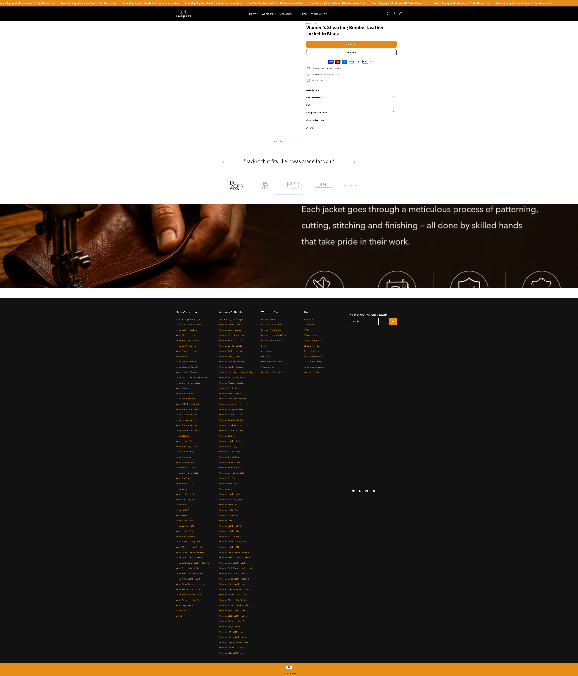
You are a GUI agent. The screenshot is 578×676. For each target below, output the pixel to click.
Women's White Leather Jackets (234, 584)
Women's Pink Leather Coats (233, 631)
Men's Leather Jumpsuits (188, 541)
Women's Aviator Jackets (231, 382)
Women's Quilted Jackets (231, 430)
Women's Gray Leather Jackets (234, 562)
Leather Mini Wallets (271, 330)
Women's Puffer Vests (229, 510)
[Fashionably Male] (323, 185)
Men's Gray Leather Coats (188, 605)
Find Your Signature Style (188, 319)
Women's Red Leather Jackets (233, 594)
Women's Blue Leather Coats (233, 652)
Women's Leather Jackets (231, 324)
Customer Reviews (313, 361)
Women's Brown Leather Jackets (234, 557)
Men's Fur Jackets (184, 393)
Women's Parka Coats (229, 483)
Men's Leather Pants (185, 531)
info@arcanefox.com (314, 367)
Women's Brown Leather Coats (234, 621)
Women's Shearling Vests (231, 499)
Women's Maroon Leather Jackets (235, 605)
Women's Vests (226, 520)
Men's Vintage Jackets (186, 414)
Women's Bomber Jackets (231, 340)
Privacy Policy (310, 335)
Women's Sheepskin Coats (231, 472)
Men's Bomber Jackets (187, 345)
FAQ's (306, 330)
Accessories (267, 351)
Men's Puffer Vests (185, 510)
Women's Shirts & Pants (230, 536)
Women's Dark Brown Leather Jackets (237, 568)
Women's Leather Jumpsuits (232, 541)
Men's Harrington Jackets (188, 430)
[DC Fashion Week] (236, 185)
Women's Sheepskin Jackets (232, 377)
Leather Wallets (269, 319)
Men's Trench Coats (185, 457)
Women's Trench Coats (230, 457)
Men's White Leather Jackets (190, 578)
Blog (263, 345)
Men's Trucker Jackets (186, 425)
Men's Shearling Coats (186, 446)
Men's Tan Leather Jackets (188, 568)
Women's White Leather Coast (233, 637)
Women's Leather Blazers (231, 367)
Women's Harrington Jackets (233, 425)
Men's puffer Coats (185, 462)
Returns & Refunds (313, 356)
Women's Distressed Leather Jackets (236, 372)
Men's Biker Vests (184, 504)
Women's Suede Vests (229, 515)
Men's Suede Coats (185, 451)
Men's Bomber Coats (186, 467)
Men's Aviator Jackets (186, 388)
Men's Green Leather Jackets (190, 584)
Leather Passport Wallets (273, 335)
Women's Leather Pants (230, 531)
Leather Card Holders (271, 340)
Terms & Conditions (313, 340)
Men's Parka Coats (184, 483)
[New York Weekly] (353, 185)
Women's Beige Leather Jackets (234, 578)
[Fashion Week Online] (294, 185)
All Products (182, 610)
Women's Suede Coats (229, 451)
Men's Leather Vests (185, 494)
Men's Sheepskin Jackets (188, 382)
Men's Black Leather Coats (188, 594)
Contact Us (309, 324)
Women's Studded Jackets (231, 361)
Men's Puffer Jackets (186, 356)
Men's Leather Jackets (186, 330)
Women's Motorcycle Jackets (233, 404)
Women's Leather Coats (230, 441)
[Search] (387, 14)
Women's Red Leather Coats (232, 647)
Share (312, 127)
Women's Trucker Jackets (231, 420)
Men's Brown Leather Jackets (190, 552)
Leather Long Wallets (271, 324)
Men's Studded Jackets (187, 367)
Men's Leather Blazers (186, 372)
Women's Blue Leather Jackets (234, 610)
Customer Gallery (269, 367)
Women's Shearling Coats (231, 446)
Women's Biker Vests (229, 504)
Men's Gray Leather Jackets (189, 557)
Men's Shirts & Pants (185, 536)
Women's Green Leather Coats (233, 642)
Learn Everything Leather (273, 372)
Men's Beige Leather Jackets (189, 573)
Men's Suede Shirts (185, 525)
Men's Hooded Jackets (187, 420)
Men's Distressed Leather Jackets (192, 377)
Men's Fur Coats (183, 478)
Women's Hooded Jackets (231, 414)
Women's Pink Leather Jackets (233, 600)
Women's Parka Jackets (230, 393)
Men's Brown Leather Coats (189, 600)
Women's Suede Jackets (230, 345)
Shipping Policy (311, 345)
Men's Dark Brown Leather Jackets (192, 562)
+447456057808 (311, 372)
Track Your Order (312, 351)
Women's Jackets (227, 435)
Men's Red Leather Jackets (189, 589)
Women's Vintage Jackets (231, 409)
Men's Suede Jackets (186, 351)
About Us (308, 319)
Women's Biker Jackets (230, 330)
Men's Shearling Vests (186, 499)
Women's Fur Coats (228, 478)
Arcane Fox (292, 673)
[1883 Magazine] (265, 185)
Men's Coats (182, 488)
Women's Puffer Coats (229, 462)
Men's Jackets (182, 435)
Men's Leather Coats (186, 441)
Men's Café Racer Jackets (188, 404)
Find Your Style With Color (188, 324)
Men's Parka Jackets (185, 398)
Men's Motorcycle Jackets (188, 409)
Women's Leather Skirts (230, 547)
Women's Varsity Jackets (230, 356)
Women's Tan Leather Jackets (233, 573)
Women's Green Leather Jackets (234, 589)
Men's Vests (181, 515)
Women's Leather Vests (230, 494)
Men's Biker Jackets (185, 335)
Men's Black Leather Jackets (189, 547)
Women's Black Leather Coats (233, 615)
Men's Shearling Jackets (187, 340)
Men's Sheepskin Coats (187, 472)
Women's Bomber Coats (230, 467)
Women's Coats (226, 488)
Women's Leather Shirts (230, 525)
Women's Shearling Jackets (232, 335)
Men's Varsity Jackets (186, 361)
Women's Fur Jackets (229, 388)
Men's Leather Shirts (186, 520)
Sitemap (180, 615)
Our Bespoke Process (271, 361)
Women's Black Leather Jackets (234, 552)
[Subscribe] (393, 321)
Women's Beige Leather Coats (233, 626)
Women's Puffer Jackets (230, 351)
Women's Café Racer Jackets (232, 398)
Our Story (265, 356)
